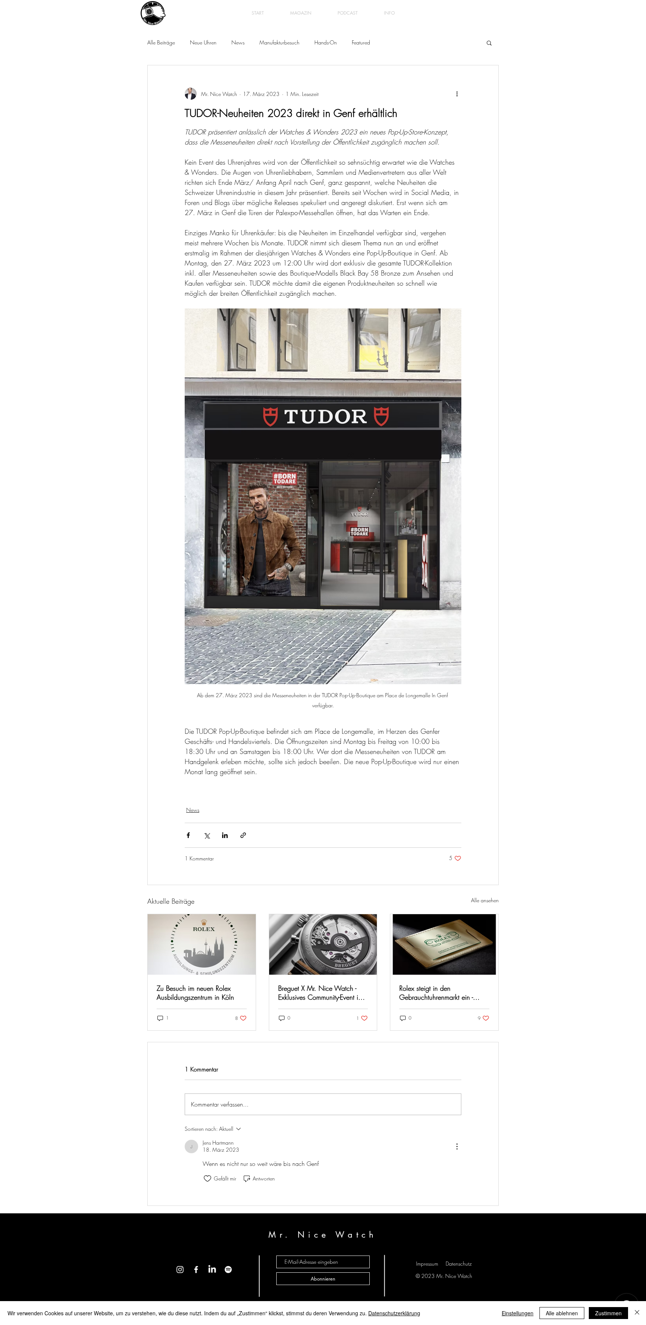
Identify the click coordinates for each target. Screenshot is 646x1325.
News (237, 42)
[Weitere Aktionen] (456, 93)
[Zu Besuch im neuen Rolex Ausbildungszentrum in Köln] (202, 944)
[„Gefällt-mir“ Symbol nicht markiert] (207, 1178)
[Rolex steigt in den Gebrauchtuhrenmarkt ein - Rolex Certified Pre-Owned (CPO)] (444, 944)
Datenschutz (459, 1263)
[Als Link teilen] (243, 835)
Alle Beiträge (161, 42)
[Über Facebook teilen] (188, 835)
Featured (361, 42)
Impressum (427, 1263)
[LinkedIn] (212, 1269)
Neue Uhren (203, 42)
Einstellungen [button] (517, 1313)
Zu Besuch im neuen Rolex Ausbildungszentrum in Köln (195, 993)
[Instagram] (180, 1269)
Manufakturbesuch (279, 42)
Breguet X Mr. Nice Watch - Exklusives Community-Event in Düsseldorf (320, 993)
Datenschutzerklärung (394, 1313)
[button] (489, 43)
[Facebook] (196, 1269)
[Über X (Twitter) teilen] (206, 835)
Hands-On (325, 42)
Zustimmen (608, 1313)
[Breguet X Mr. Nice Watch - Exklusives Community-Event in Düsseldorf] (323, 944)
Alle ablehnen (562, 1313)
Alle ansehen (485, 900)
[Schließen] (637, 1313)
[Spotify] (228, 1269)
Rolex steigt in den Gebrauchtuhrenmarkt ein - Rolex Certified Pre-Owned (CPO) (436, 993)
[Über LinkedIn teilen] (224, 835)
